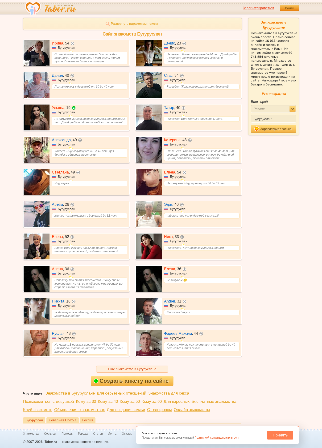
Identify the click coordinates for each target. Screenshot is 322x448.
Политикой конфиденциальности (217, 437)
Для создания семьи (126, 410)
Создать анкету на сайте (134, 381)
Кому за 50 (130, 401)
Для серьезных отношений (121, 393)
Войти (289, 8)
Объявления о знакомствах (79, 410)
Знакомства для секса (168, 393)
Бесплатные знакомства (214, 401)
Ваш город (259, 101)
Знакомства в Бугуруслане (70, 393)
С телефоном (159, 410)
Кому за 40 (108, 401)
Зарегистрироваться (258, 8)
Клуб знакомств (37, 410)
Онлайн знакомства (192, 410)
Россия (87, 420)
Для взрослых (177, 401)
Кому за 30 (86, 401)
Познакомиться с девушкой (48, 401)
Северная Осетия (62, 420)
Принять (280, 435)
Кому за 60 (152, 401)
